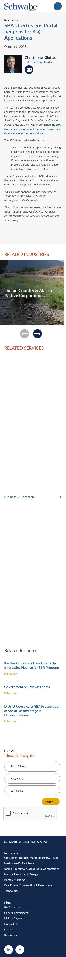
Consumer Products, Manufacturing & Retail (31, 857)
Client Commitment (16, 912)
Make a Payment (14, 918)
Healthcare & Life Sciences (20, 863)
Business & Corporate (19, 497)
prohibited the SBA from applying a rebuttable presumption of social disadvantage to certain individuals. (32, 129)
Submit (50, 801)
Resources (10, 935)
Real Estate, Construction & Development (29, 885)
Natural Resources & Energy (21, 874)
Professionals (12, 907)
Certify (44, 169)
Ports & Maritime (14, 879)
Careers (9, 929)
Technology (11, 890)
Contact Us (11, 923)
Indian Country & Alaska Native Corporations (31, 868)
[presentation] (14, 65)
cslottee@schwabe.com (29, 69)
